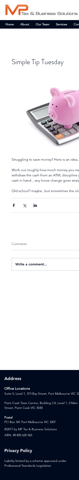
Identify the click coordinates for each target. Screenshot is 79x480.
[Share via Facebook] (14, 205)
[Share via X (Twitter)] (24, 205)
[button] (61, 24)
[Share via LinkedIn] (35, 205)
